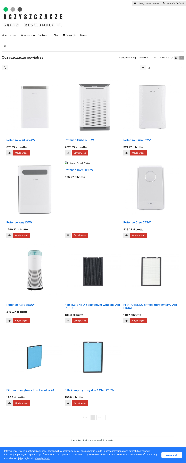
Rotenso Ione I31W (19, 222)
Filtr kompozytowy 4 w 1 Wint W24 (30, 390)
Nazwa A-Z (145, 57)
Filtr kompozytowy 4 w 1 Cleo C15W (89, 390)
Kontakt (109, 440)
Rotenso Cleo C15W (137, 222)
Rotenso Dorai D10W (79, 170)
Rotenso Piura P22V (137, 140)
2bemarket (76, 440)
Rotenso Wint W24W (20, 140)
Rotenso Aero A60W (20, 304)
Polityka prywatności (93, 440)
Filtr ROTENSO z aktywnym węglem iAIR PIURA (92, 306)
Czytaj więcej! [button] (42, 458)
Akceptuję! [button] (171, 455)
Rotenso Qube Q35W (79, 140)
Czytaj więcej (21, 153)
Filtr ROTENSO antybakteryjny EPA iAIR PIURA (150, 306)
